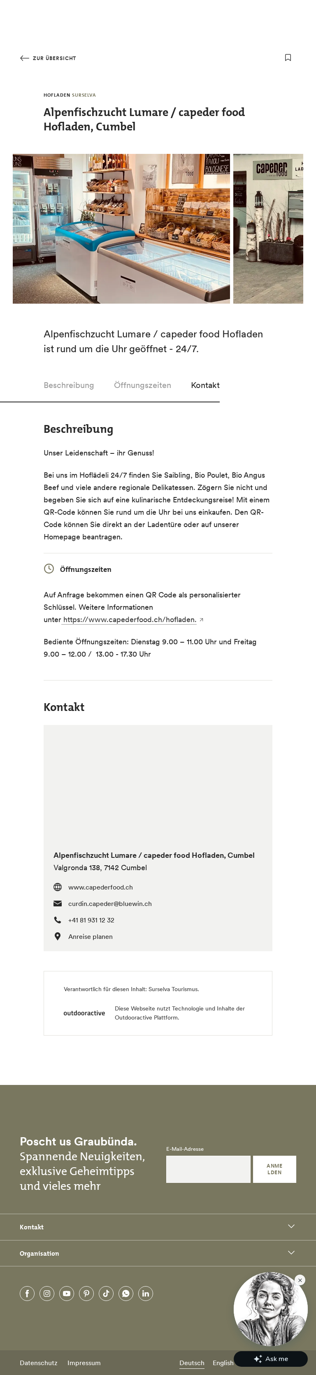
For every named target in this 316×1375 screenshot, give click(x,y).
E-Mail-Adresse (185, 1149)
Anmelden (274, 1169)
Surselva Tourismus (173, 989)
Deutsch (191, 1363)
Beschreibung (69, 385)
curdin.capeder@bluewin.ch (110, 903)
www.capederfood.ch (100, 887)
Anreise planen (90, 936)
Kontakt (205, 385)
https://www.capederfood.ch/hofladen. (129, 619)
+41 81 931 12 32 (91, 920)
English (223, 1363)
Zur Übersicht (53, 58)
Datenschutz (39, 1363)
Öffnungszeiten (142, 385)
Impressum (84, 1363)
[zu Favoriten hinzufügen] (288, 57)
